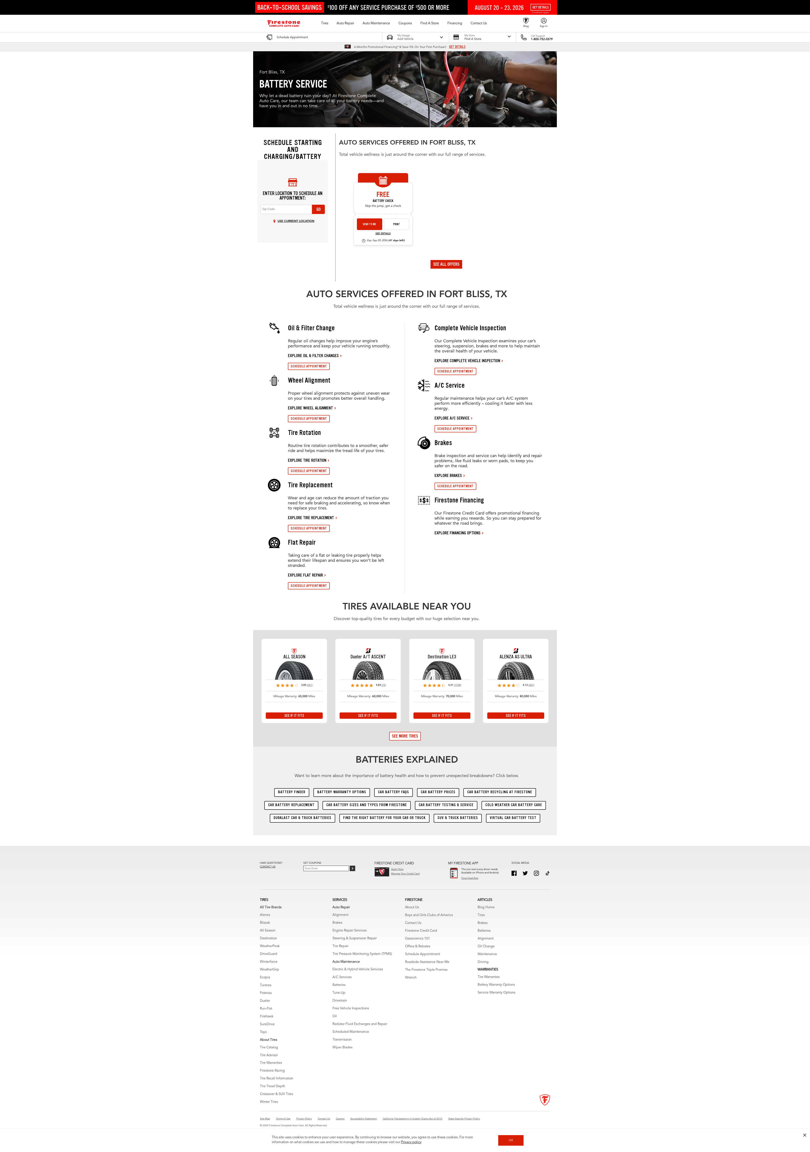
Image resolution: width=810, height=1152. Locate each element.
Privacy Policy (304, 1119)
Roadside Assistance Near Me (427, 962)
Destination (268, 938)
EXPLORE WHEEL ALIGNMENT (310, 408)
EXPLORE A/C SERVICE (452, 418)
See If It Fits (294, 715)
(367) (531, 685)
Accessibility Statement (363, 1119)
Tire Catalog (269, 1047)
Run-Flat (266, 1008)
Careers (340, 1119)
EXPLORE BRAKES (448, 475)
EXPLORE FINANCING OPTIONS (458, 533)
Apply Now (397, 869)
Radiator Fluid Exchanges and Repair (359, 1024)
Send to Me (369, 224)
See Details (383, 234)
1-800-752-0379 (542, 39)
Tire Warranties (271, 1063)
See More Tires (405, 736)
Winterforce (268, 962)
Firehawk (266, 1016)
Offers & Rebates (417, 946)
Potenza (266, 993)
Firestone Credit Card (421, 931)
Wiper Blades (342, 1047)
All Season (267, 930)
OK (511, 1140)
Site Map (265, 1119)
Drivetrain (339, 1000)
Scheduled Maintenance (350, 1032)
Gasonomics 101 (417, 938)
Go (318, 209)
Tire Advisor (269, 1055)
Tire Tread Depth (272, 1086)
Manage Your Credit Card (405, 874)
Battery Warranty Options (496, 985)
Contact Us (413, 923)
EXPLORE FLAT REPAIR (305, 575)
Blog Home (486, 907)
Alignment (340, 915)
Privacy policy (411, 1142)
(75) (384, 685)
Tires (481, 915)
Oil (334, 1016)
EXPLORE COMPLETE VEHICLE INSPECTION (467, 360)
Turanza (265, 985)
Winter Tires (269, 1102)
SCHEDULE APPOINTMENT (309, 366)
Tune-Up (338, 993)
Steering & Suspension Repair (354, 938)
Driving (483, 962)
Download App (469, 878)
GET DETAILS (457, 47)
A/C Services (342, 977)
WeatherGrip (269, 969)
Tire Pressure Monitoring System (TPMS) (362, 954)
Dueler (265, 1001)
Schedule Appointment (422, 954)
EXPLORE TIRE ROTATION (307, 460)
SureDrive (267, 1024)
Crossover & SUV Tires (276, 1094)
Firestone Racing (272, 1070)
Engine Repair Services (349, 930)
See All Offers (446, 264)
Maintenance (487, 954)
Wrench (411, 977)
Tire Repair (340, 946)
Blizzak (265, 923)
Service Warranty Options (496, 992)
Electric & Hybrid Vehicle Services (357, 969)
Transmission (342, 1039)
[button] (324, 23)
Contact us (267, 867)
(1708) (457, 685)
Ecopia (265, 977)
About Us (412, 907)
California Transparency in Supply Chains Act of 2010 (412, 1119)
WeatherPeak (270, 946)
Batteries (339, 985)
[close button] (805, 1135)
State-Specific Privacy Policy (464, 1119)
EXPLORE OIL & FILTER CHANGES (313, 355)
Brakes (337, 923)
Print (396, 224)
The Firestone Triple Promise (426, 970)
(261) (310, 685)
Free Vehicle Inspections (350, 1008)
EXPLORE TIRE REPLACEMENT (311, 517)
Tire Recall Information (276, 1078)
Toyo (263, 1032)
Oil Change (486, 946)
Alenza (265, 915)
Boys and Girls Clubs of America (429, 915)
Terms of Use (283, 1119)
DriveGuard (268, 954)
